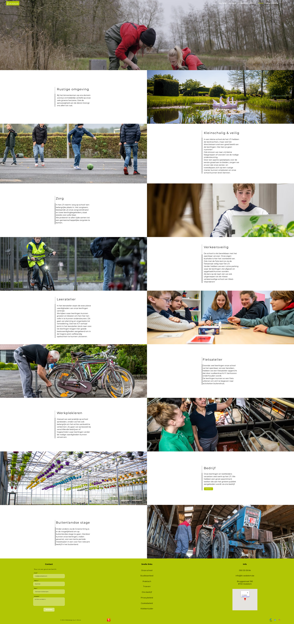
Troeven (147, 586)
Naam (35, 588)
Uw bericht (36, 596)
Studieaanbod (146, 576)
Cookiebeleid (147, 603)
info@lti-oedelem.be (245, 576)
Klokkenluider (147, 608)
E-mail (35, 572)
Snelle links (146, 564)
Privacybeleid (147, 598)
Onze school (146, 570)
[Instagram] (279, 620)
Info (245, 564)
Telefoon (36, 580)
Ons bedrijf (147, 592)
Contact (49, 564)
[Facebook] (275, 620)
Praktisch (147, 581)
